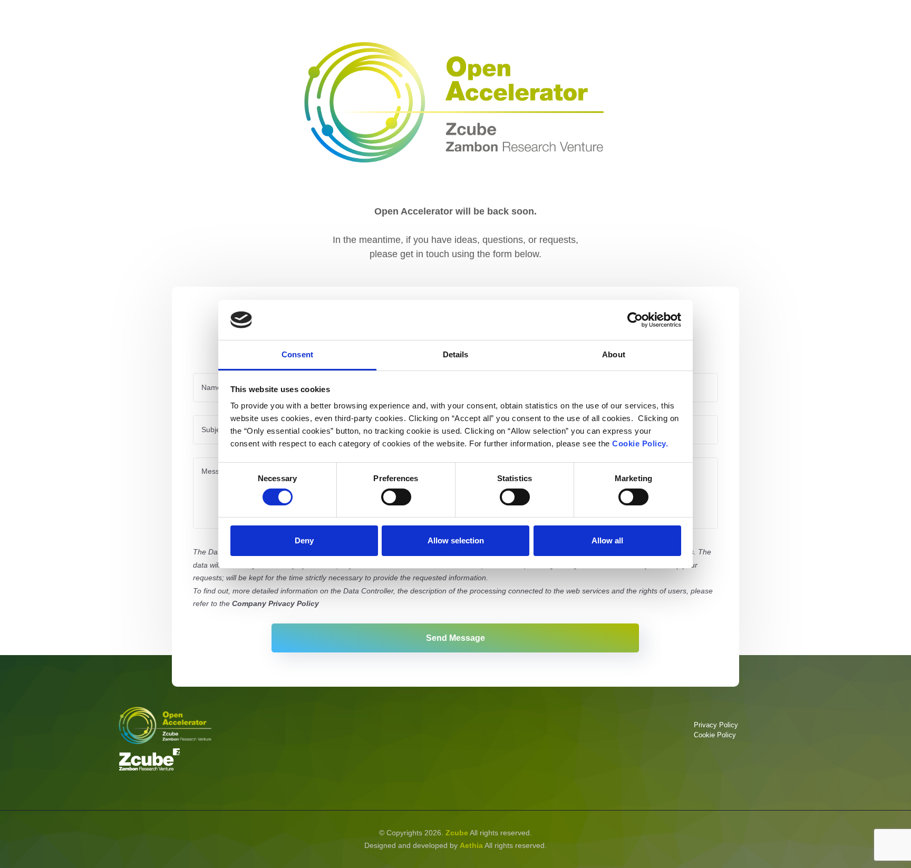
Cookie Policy (715, 735)
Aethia (471, 845)
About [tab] (613, 354)
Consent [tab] (297, 354)
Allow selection (456, 540)
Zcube (456, 832)
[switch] (396, 497)
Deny (304, 540)
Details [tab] (456, 354)
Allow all (607, 540)
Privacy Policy (716, 725)
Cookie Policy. (640, 443)
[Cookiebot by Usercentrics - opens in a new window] (635, 320)
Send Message (455, 637)
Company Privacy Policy (275, 603)
